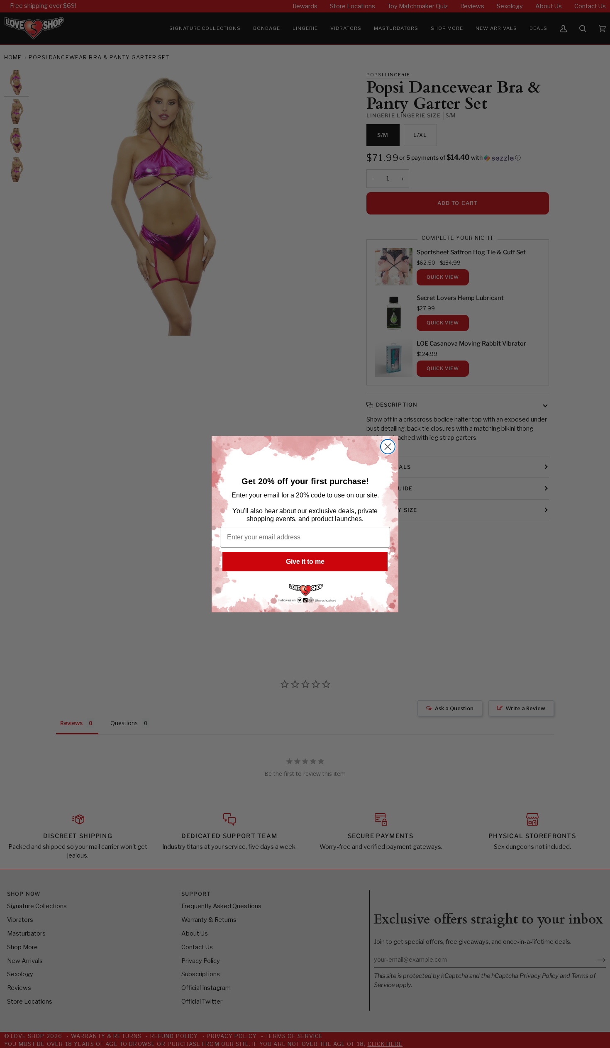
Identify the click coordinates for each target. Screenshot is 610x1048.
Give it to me (305, 561)
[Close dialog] (388, 446)
